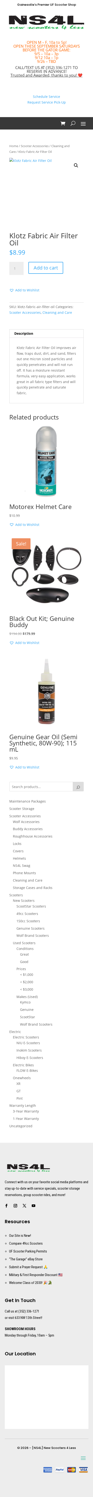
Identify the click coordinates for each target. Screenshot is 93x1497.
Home (13, 146)
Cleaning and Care (57, 312)
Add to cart (46, 267)
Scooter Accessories (35, 146)
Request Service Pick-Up (46, 102)
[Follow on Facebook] (6, 1205)
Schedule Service (46, 96)
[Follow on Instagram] (15, 1205)
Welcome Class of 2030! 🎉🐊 (30, 1283)
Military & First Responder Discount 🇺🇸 (36, 1275)
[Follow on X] (24, 1205)
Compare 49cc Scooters (26, 1243)
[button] (76, 165)
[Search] (78, 786)
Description (23, 333)
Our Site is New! (20, 1235)
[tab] (46, 333)
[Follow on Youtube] (33, 1205)
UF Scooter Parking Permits (28, 1251)
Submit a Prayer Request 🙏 (28, 1267)
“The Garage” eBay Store (26, 1259)
